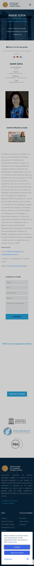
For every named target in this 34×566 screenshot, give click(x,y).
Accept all (17, 547)
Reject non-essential (17, 553)
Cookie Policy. (12, 542)
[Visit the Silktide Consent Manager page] (28, 559)
